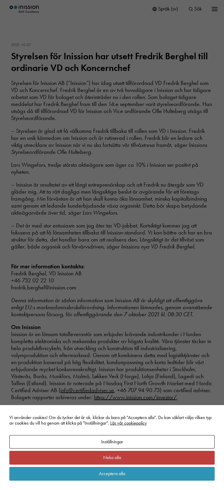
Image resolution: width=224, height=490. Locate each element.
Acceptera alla (112, 473)
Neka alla (112, 457)
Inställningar (112, 441)
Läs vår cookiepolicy (128, 423)
